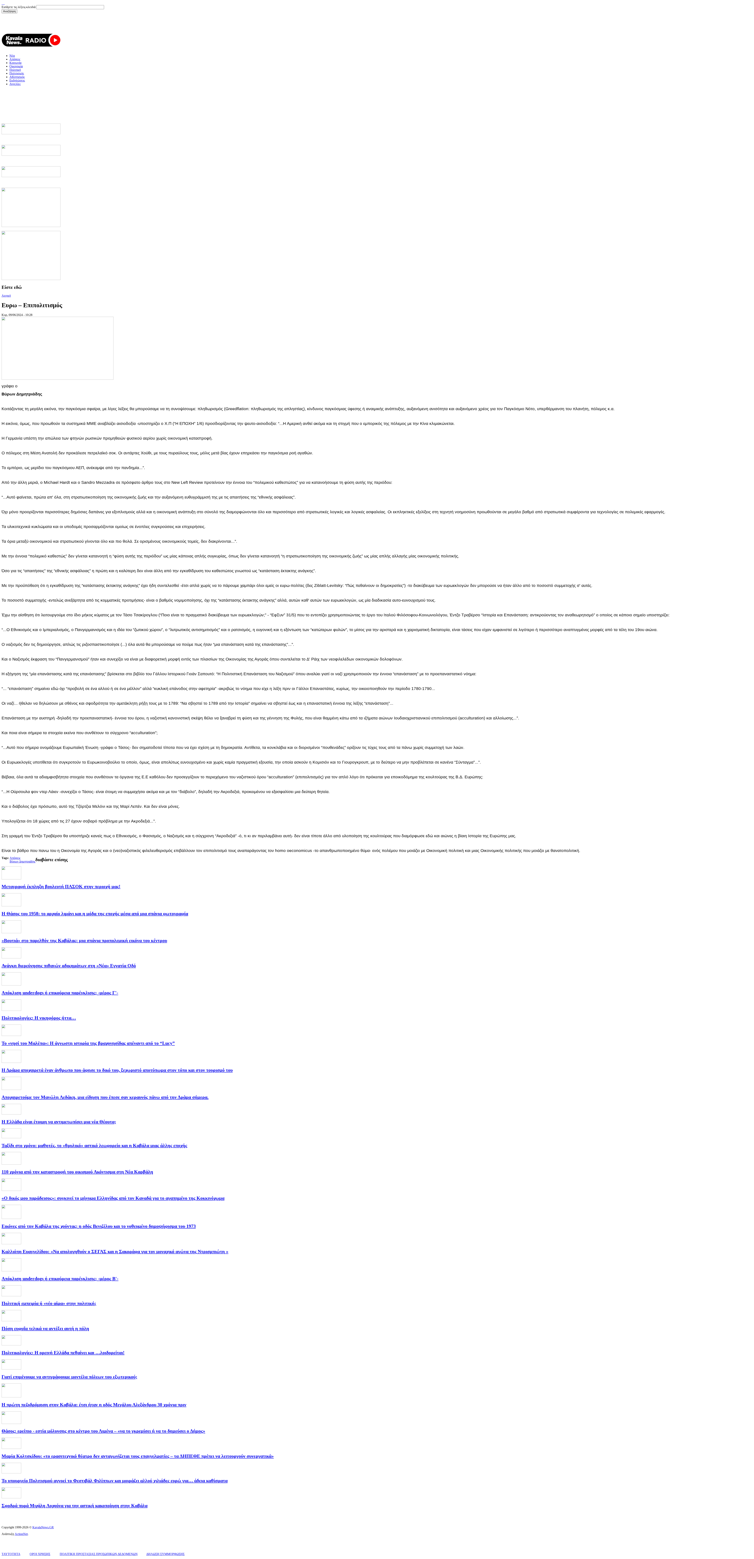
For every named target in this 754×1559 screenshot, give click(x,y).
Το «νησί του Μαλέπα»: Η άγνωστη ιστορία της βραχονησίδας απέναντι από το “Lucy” (88, 1043)
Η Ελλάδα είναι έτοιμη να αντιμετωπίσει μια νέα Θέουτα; (59, 1121)
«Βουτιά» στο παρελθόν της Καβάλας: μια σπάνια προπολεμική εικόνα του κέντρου (84, 940)
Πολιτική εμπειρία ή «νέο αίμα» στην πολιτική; (49, 1303)
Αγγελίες (15, 84)
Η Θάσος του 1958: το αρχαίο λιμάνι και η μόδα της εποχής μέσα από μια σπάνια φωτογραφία (95, 913)
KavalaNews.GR (43, 1527)
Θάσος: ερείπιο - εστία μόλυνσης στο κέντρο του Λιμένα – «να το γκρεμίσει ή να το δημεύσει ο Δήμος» (103, 1431)
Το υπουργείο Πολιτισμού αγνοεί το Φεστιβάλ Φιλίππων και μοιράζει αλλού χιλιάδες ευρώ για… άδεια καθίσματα (115, 1480)
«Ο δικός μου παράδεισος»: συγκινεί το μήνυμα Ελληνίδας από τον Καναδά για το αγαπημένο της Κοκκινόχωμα (113, 1198)
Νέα (12, 55)
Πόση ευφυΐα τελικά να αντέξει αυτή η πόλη (45, 1328)
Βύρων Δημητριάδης (22, 861)
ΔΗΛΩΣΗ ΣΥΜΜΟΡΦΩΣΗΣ (165, 1554)
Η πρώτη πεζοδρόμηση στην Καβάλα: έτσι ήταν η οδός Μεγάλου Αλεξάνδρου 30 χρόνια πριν (94, 1404)
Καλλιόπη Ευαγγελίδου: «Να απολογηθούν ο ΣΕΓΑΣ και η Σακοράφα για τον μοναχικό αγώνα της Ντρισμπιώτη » (115, 1251)
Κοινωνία (15, 62)
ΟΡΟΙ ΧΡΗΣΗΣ (40, 1554)
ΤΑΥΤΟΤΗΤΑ (11, 1554)
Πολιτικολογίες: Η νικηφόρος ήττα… (39, 1017)
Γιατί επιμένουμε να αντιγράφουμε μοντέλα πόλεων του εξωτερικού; (69, 1376)
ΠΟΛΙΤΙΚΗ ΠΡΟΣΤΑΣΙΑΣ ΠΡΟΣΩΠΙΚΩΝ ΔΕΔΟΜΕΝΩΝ (99, 1554)
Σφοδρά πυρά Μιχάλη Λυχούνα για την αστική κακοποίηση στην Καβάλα (74, 1505)
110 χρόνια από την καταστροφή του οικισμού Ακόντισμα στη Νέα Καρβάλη (77, 1171)
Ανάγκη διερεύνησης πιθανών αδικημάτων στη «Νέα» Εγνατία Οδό (69, 965)
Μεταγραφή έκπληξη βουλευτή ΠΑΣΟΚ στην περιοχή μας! (61, 886)
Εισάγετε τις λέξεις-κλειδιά (19, 7)
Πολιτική (15, 69)
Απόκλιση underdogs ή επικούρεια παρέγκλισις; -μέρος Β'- (60, 1278)
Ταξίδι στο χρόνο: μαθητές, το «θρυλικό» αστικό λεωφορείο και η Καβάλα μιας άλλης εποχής (94, 1145)
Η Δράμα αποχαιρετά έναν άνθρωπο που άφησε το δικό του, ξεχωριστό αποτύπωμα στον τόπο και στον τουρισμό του (117, 1070)
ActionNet (21, 1534)
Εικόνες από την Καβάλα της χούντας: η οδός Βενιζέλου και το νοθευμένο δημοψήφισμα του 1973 (99, 1226)
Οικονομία (16, 66)
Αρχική (6, 295)
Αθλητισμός (17, 77)
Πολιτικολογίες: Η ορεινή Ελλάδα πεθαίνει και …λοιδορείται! (63, 1352)
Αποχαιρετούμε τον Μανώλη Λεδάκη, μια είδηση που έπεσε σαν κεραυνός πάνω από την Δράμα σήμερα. (105, 1097)
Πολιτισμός (16, 73)
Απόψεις (14, 59)
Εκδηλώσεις (17, 80)
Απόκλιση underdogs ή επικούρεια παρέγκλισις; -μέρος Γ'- (60, 992)
